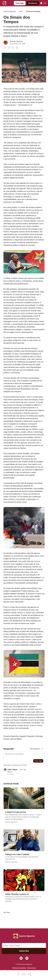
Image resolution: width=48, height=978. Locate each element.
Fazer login (20, 3)
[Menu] (41, 2)
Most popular (35, 749)
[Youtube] (21, 958)
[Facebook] (26, 958)
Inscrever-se (32, 3)
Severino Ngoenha (9, 11)
